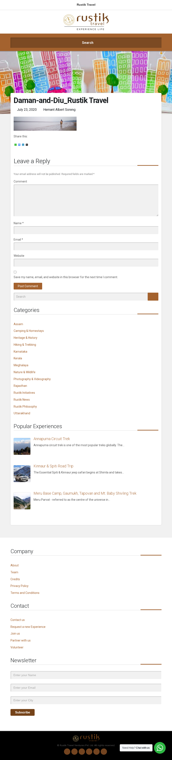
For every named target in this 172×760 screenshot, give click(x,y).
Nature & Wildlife (24, 372)
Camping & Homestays (29, 330)
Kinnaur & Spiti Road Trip (53, 466)
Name (19, 223)
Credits (15, 579)
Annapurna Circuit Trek (52, 439)
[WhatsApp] (67, 751)
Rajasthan (20, 385)
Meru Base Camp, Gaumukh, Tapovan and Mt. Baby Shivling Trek (85, 493)
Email (18, 239)
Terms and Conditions (24, 592)
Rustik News (22, 399)
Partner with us (20, 640)
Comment (20, 181)
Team (14, 572)
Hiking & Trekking (25, 344)
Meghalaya (21, 365)
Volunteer (16, 647)
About (14, 565)
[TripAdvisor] (104, 751)
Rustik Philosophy (25, 406)
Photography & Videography (32, 379)
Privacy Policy (19, 586)
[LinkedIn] (89, 751)
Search (87, 43)
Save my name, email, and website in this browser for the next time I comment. (66, 277)
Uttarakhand (22, 413)
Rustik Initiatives (24, 392)
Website (19, 255)
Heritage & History (25, 337)
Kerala (18, 358)
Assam (18, 324)
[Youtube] (96, 751)
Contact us (17, 620)
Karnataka (20, 351)
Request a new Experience (28, 626)
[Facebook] (82, 751)
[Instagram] (74, 751)
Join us (15, 633)
